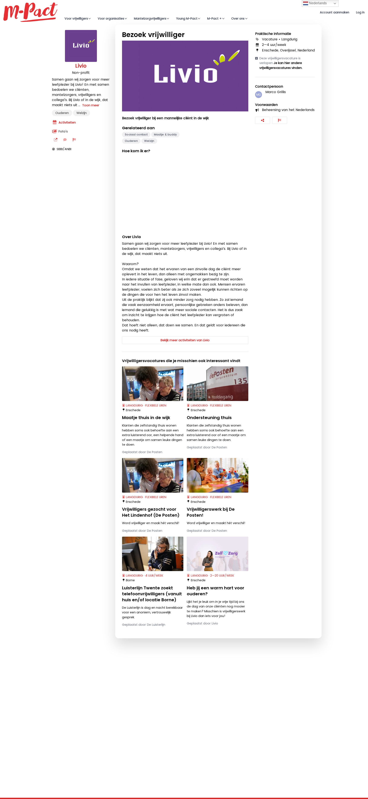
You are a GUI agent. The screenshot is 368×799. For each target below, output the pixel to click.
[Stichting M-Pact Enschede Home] (30, 12)
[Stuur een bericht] (65, 139)
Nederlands (317, 3)
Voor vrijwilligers (76, 18)
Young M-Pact (186, 18)
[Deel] (262, 120)
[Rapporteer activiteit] (279, 120)
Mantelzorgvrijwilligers (150, 18)
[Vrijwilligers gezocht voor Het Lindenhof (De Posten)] (152, 475)
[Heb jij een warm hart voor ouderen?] (217, 554)
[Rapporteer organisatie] (74, 139)
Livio (80, 65)
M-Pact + (214, 18)
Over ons (237, 18)
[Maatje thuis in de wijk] (152, 383)
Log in (360, 12)
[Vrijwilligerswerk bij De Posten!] (217, 475)
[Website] (55, 139)
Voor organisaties (111, 18)
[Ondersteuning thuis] (217, 383)
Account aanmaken (334, 12)
